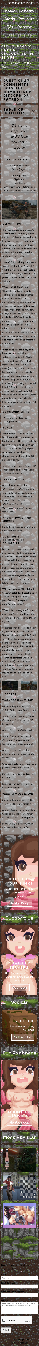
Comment (6, 1300)
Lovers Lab (11, 417)
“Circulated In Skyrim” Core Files (19, 190)
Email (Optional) (8, 1283)
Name (4, 1274)
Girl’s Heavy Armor (13, 186)
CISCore (6, 281)
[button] (34, 111)
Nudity (5, 66)
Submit (6, 1330)
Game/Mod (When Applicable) (13, 1292)
